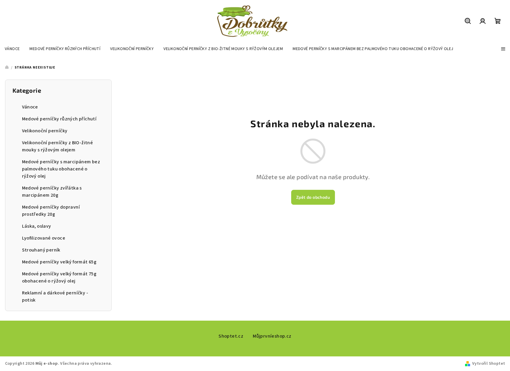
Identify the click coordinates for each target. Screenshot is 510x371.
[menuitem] (12, 49)
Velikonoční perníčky (45, 131)
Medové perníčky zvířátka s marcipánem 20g (52, 191)
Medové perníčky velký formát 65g (59, 262)
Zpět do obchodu (313, 197)
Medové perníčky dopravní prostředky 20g (51, 211)
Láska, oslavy (36, 226)
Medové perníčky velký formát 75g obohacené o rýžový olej (59, 277)
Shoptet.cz (231, 336)
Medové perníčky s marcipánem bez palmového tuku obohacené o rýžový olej (61, 169)
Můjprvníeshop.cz (272, 336)
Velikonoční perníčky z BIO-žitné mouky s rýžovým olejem (57, 146)
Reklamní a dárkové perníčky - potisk (55, 296)
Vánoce (30, 107)
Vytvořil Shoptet (488, 364)
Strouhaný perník (41, 250)
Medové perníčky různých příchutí (59, 119)
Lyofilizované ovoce (43, 238)
